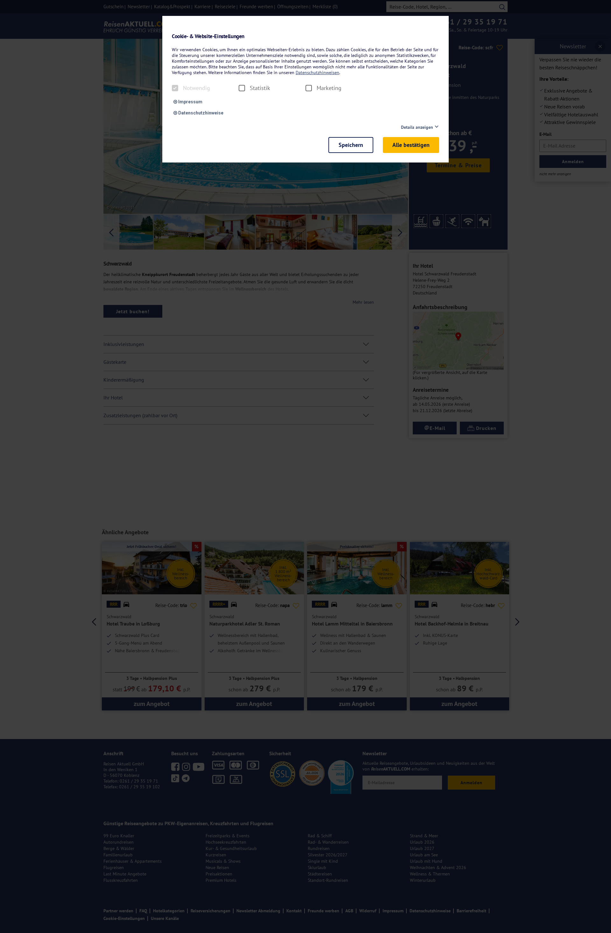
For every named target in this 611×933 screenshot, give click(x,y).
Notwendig (196, 88)
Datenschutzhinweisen (317, 72)
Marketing (329, 88)
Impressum (189, 101)
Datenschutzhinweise (200, 112)
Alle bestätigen (411, 145)
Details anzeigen (417, 127)
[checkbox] (175, 88)
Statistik (260, 88)
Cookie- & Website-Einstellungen (208, 36)
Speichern (351, 145)
